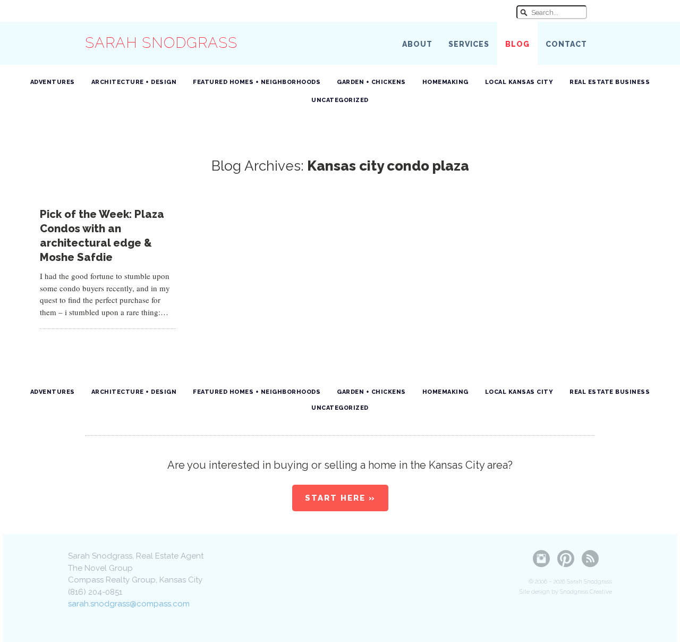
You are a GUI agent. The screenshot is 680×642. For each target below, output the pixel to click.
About (417, 44)
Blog (517, 44)
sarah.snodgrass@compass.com (129, 604)
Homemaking (445, 82)
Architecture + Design (134, 82)
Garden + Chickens (371, 82)
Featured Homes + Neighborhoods (256, 82)
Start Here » (340, 498)
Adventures (52, 82)
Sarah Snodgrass (161, 43)
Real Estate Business (610, 82)
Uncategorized (340, 100)
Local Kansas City (519, 82)
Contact (566, 44)
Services (468, 44)
